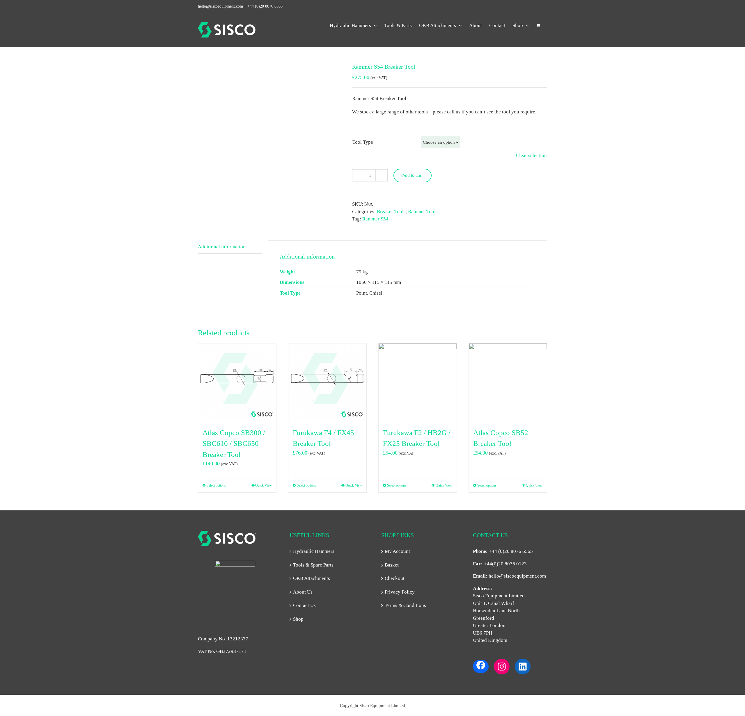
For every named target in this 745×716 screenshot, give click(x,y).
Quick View (263, 485)
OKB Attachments (311, 578)
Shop (298, 619)
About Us (303, 592)
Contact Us (304, 605)
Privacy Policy (400, 592)
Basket (392, 565)
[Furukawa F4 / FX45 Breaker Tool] (327, 382)
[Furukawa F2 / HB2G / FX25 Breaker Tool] (418, 382)
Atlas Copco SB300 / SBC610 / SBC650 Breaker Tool (234, 443)
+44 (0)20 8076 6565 (265, 6)
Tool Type (362, 142)
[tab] (230, 247)
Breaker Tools (391, 211)
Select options (216, 485)
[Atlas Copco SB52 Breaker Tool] (508, 382)
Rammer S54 (375, 219)
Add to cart (412, 175)
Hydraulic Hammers (313, 551)
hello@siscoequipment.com (517, 576)
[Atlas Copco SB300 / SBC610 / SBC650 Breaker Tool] (237, 382)
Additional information (222, 247)
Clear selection (531, 155)
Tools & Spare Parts (313, 565)
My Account (397, 551)
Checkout (395, 578)
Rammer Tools (423, 211)
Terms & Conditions (405, 605)
